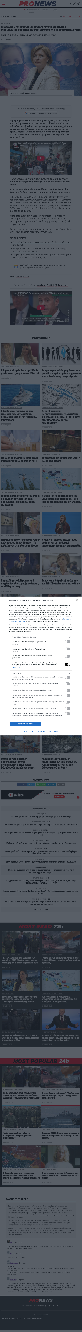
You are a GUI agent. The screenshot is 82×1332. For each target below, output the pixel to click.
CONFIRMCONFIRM (26, 724)
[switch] (67, 641)
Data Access (41, 731)
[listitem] (41, 637)
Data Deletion (29, 731)
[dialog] (41, 666)
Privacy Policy (53, 731)
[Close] (78, 601)
